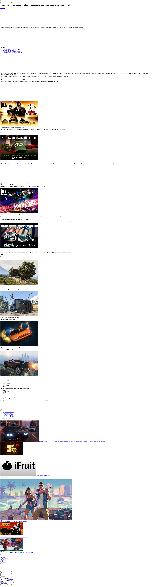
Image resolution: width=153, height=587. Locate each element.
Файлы (23, 0)
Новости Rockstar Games (8, 406)
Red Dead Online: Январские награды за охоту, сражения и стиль (13, 537)
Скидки (4, 53)
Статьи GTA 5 (3, 561)
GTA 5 (1, 557)
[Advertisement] (76, 17)
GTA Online (2, 8)
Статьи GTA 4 (3, 560)
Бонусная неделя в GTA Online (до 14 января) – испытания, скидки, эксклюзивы (16, 552)
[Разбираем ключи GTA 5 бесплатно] (11, 455)
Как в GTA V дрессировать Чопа (43, 475)
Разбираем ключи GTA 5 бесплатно (30, 455)
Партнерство (3, 579)
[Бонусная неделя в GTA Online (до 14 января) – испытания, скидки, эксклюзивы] (11, 550)
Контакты (13, 582)
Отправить (3, 577)
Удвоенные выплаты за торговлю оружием (11, 49)
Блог (32, 0)
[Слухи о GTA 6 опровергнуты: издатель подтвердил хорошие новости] (36, 519)
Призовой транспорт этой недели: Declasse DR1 (12, 52)
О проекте (2, 582)
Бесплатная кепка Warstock (8, 50)
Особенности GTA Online (8, 414)
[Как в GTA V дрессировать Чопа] (18, 475)
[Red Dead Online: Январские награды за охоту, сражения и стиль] (11, 534)
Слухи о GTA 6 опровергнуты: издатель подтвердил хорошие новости (14, 521)
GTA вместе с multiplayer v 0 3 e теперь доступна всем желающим (22, 402)
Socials (34, 0)
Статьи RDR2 (3, 558)
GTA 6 (1, 520)
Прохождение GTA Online (8, 415)
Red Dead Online (3, 535)
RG (1, 406)
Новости (13, 0)
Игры (26, 0)
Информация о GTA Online (8, 412)
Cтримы (29, 0)
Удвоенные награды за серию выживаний (11, 51)
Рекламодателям (9, 579)
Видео (20, 0)
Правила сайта (8, 582)
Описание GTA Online (7, 413)
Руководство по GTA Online (8, 416)
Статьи (17, 0)
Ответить (7, 565)
